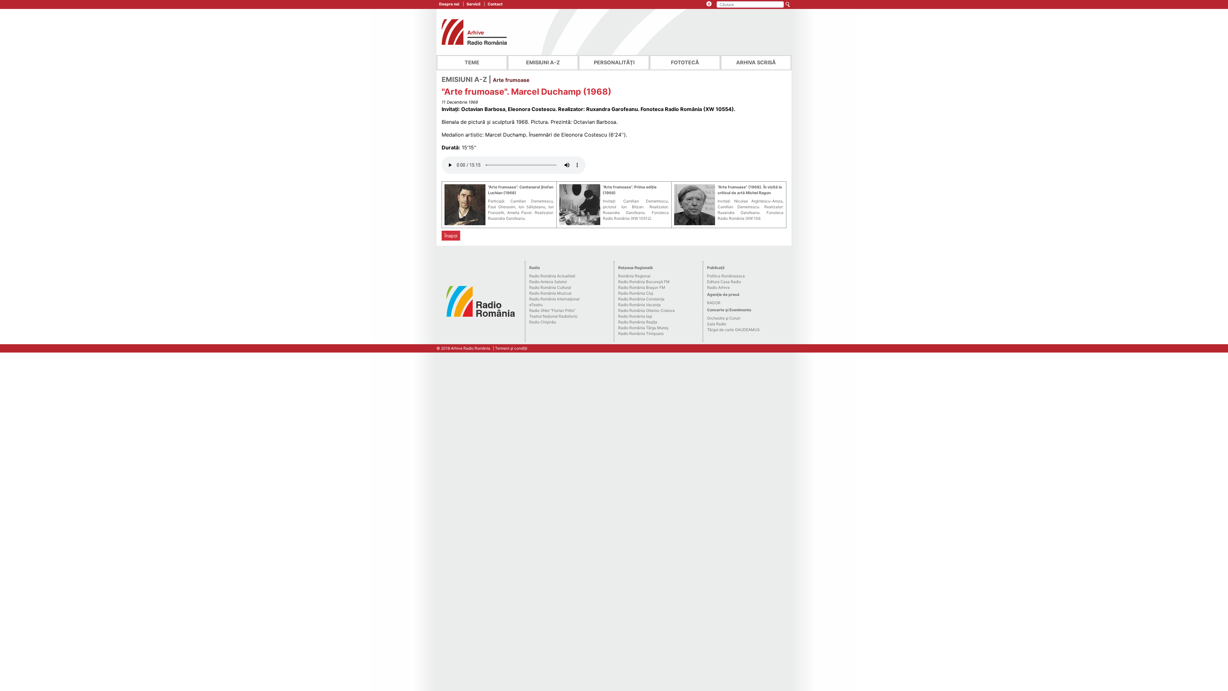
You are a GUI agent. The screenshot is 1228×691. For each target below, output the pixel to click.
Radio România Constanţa (641, 299)
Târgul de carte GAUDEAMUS (733, 329)
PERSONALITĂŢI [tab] (614, 62)
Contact (495, 4)
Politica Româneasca (726, 276)
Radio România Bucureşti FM (644, 281)
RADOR (713, 302)
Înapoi (451, 235)
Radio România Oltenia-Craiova (646, 310)
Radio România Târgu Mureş (643, 327)
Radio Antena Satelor (548, 281)
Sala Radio (716, 324)
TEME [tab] (472, 62)
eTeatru (536, 304)
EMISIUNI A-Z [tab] (543, 62)
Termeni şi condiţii (511, 348)
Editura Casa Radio (724, 281)
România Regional (634, 276)
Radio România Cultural (550, 287)
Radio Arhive (718, 287)
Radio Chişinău (542, 322)
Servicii (473, 4)
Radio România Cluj (635, 293)
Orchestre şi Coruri (723, 318)
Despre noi (449, 4)
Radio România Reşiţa (637, 322)
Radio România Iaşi (635, 316)
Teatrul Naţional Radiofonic (553, 316)
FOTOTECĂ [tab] (685, 62)
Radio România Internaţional (554, 299)
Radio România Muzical (550, 293)
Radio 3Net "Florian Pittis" (552, 310)
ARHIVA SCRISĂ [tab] (756, 62)
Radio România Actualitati (552, 276)
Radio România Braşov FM (641, 287)
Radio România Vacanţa (639, 304)
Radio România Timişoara (641, 333)
